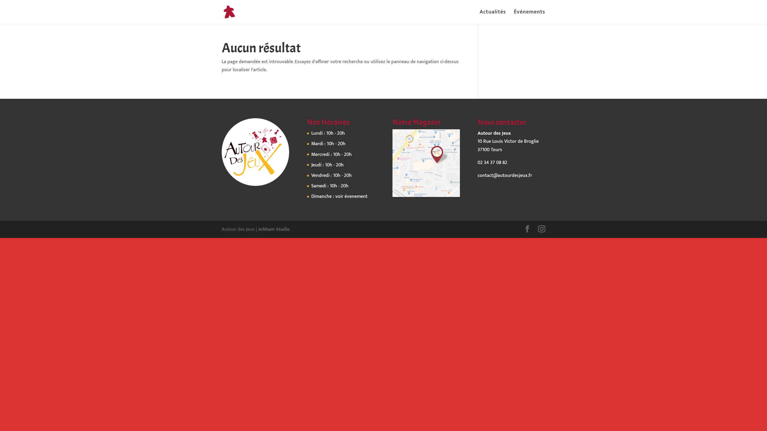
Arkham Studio (274, 229)
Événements (529, 13)
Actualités (493, 13)
